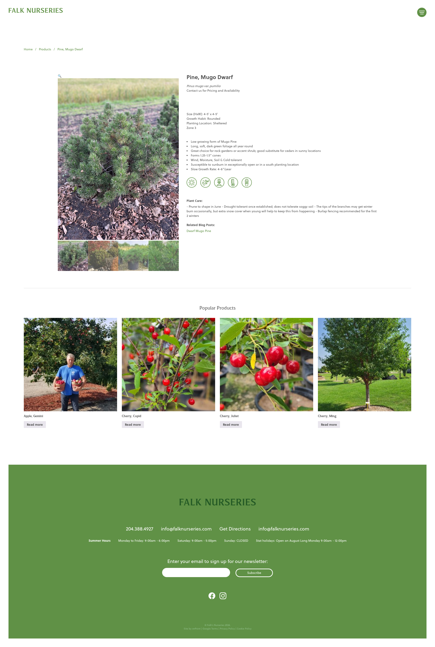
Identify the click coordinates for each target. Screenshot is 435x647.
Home (28, 49)
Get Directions (235, 528)
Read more (35, 424)
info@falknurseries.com (186, 528)
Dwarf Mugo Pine (199, 231)
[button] (60, 76)
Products (45, 49)
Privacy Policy (227, 628)
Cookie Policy (244, 628)
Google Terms (210, 628)
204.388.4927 (139, 528)
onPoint (196, 628)
